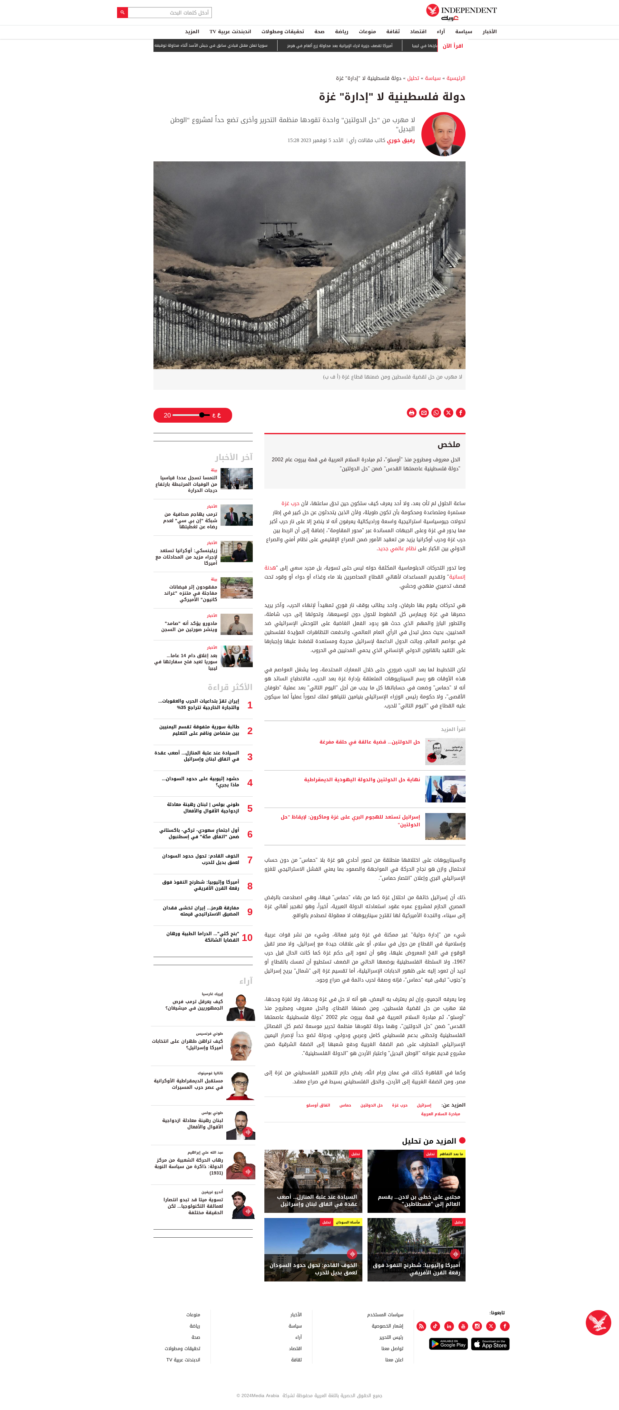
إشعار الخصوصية (387, 1326)
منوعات (367, 31)
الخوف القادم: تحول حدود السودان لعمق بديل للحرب (313, 1269)
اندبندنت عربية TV (230, 31)
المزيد (192, 31)
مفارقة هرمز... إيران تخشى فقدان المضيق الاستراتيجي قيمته (201, 911)
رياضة (342, 31)
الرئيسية (456, 78)
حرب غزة (290, 503)
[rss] (421, 1326)
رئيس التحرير (391, 1337)
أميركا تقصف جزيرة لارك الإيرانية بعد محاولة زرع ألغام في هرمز (372, 45)
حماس (345, 1105)
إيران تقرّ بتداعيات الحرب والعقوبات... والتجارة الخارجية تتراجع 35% (198, 704)
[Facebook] (505, 1326)
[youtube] (463, 1326)
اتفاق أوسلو (318, 1105)
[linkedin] (449, 1326)
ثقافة (393, 31)
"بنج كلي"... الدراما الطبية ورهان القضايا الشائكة (202, 937)
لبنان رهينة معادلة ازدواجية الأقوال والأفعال (192, 1123)
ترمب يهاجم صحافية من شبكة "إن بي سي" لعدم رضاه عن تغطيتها (190, 520)
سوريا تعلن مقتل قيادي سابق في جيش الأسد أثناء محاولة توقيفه (243, 45)
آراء (441, 31)
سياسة (463, 31)
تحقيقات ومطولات (282, 31)
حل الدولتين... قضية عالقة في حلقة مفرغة (369, 742)
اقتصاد (418, 31)
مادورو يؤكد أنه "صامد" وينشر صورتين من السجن (189, 626)
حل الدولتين (371, 1105)
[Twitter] (491, 1326)
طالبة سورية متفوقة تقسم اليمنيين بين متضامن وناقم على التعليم (199, 730)
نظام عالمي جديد (397, 548)
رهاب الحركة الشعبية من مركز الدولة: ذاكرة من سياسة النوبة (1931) (188, 1166)
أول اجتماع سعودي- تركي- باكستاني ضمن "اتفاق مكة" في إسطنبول (199, 833)
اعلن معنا (394, 1360)
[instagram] (477, 1326)
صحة (319, 31)
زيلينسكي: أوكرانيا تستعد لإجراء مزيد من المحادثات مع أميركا (186, 557)
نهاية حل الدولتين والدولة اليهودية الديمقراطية (362, 780)
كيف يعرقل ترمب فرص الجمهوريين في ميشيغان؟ (194, 1004)
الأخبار (490, 31)
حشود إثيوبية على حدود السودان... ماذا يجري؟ (200, 782)
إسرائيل (424, 1105)
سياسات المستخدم (385, 1314)
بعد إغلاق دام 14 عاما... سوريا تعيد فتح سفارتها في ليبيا (185, 662)
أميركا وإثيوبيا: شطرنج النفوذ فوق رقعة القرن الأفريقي (416, 1269)
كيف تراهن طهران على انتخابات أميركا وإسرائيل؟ (187, 1044)
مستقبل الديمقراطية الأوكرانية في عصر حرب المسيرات (188, 1084)
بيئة (214, 470)
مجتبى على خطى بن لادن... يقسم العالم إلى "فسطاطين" (419, 1201)
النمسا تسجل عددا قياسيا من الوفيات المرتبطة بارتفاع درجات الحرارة (186, 484)
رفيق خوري (400, 140)
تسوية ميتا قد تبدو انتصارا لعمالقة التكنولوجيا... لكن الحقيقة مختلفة (193, 1206)
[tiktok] (435, 1326)
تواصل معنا (392, 1348)
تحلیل (413, 78)
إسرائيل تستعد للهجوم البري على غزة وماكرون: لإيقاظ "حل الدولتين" (350, 821)
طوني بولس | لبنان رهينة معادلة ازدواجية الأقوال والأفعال (203, 807)
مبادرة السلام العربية (440, 1114)
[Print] (412, 412)
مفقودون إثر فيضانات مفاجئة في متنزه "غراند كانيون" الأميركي (190, 593)
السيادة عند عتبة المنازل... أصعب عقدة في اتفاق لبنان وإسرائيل (317, 1201)
